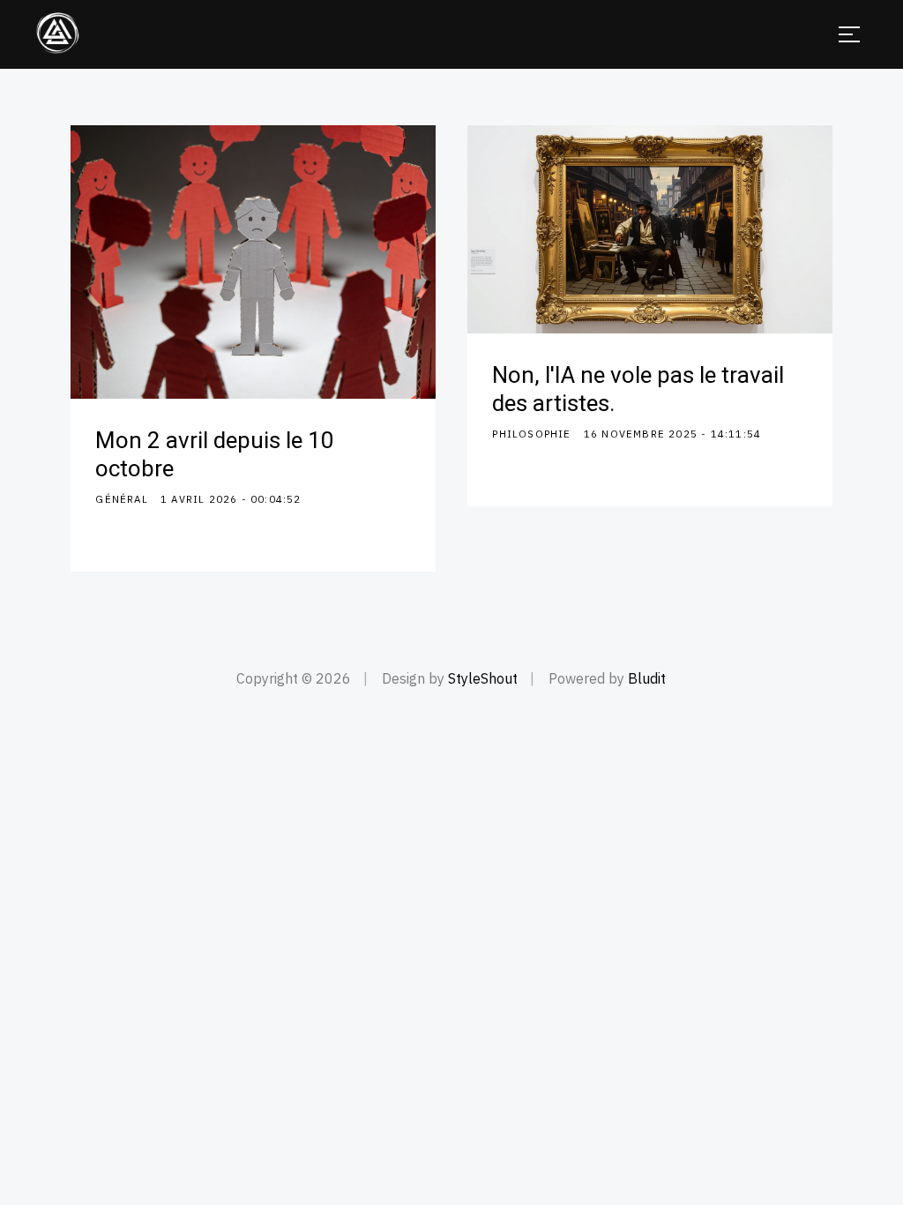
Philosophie (531, 433)
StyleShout (483, 678)
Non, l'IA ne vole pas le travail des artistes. (638, 390)
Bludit (647, 678)
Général (121, 498)
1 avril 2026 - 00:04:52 (231, 498)
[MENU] (849, 34)
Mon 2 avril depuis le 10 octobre (214, 455)
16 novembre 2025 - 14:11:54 (672, 433)
